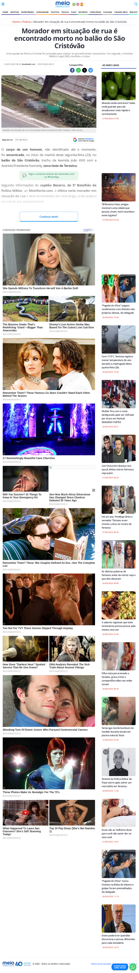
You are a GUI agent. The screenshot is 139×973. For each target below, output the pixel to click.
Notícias (14, 12)
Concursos (95, 12)
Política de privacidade (101, 964)
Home (5, 12)
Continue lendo (49, 216)
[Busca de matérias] (136, 4)
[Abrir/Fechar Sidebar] (3, 4)
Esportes (82, 12)
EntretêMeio (27, 12)
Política (55, 12)
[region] (118, 148)
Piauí (73, 12)
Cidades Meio (120, 12)
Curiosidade (42, 12)
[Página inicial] (62, 4)
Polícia (65, 12)
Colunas (107, 12)
